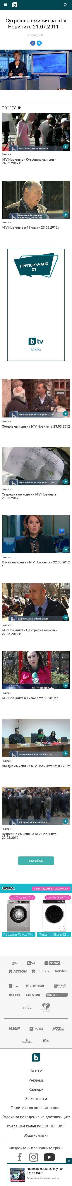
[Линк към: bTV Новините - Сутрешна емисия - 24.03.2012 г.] (36, 146)
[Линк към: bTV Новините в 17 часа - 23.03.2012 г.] (36, 214)
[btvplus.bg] (12, 986)
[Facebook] (20, 1155)
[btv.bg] (15, 963)
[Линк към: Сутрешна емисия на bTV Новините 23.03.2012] (36, 480)
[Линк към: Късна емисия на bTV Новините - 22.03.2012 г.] (36, 548)
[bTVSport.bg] (55, 994)
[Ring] (59, 971)
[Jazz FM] (57, 1028)
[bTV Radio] (36, 1029)
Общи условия (36, 1135)
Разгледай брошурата (51, 888)
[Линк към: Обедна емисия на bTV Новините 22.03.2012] (36, 752)
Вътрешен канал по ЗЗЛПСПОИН (36, 1126)
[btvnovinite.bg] (35, 986)
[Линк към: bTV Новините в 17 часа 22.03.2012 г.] (36, 684)
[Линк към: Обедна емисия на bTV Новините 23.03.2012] (36, 412)
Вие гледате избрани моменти (43, 1178)
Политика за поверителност (36, 1108)
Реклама (36, 1080)
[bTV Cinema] (52, 963)
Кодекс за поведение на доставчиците (36, 1117)
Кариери (36, 1089)
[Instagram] (34, 1155)
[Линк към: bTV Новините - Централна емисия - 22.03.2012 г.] (36, 616)
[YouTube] (50, 1155)
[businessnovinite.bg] (58, 986)
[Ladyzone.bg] (31, 995)
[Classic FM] (27, 1040)
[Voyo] (12, 995)
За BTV (36, 1071)
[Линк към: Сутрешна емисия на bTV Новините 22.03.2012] (36, 820)
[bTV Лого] (36, 1057)
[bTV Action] (15, 971)
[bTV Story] (39, 971)
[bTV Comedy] (31, 963)
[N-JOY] (14, 1029)
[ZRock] (46, 1040)
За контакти (36, 1098)
